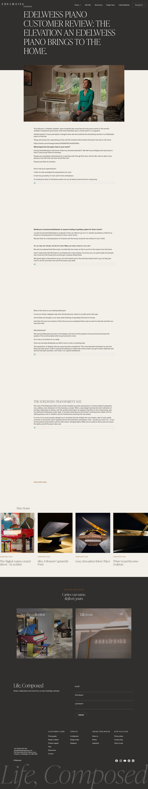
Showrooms (98, 5)
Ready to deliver (53, 740)
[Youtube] (125, 760)
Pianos (77, 5)
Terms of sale (118, 743)
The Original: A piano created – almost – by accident (16, 562)
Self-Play (88, 5)
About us (95, 736)
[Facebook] (116, 760)
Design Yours (110, 5)
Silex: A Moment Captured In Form (53, 562)
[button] (44, 538)
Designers (73, 743)
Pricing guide (52, 736)
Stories (94, 740)
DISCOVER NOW (40, 482)
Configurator (74, 736)
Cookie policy (118, 740)
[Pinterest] (129, 760)
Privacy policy (118, 736)
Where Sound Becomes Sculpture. (125, 562)
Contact (51, 754)
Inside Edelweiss (124, 5)
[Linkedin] (133, 760)
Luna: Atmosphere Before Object (93, 561)
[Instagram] (120, 760)
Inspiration (6, 557)
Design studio (74, 740)
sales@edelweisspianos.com (23, 750)
